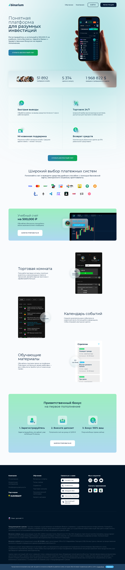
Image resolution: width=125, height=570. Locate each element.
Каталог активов (39, 497)
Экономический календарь (39, 493)
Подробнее (100, 566)
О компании (13, 479)
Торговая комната (40, 489)
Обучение (69, 5)
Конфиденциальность (17, 487)
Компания (80, 5)
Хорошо (109, 567)
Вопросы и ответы (40, 479)
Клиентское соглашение (13, 483)
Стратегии (37, 485)
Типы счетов (38, 482)
